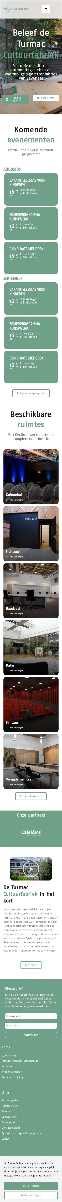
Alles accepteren (31, 1186)
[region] (31, 1179)
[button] (46, 9)
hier (49, 934)
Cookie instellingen (31, 1195)
